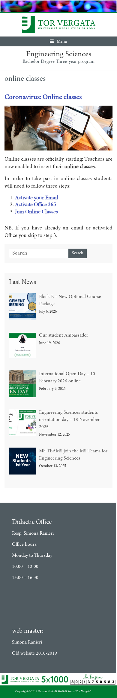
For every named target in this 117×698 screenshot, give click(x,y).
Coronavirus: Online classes (43, 97)
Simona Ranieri (27, 642)
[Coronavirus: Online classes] (58, 109)
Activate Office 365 (35, 205)
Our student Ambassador (63, 335)
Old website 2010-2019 (34, 653)
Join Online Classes (36, 212)
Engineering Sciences (58, 54)
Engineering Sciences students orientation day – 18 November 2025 (69, 419)
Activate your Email (36, 198)
